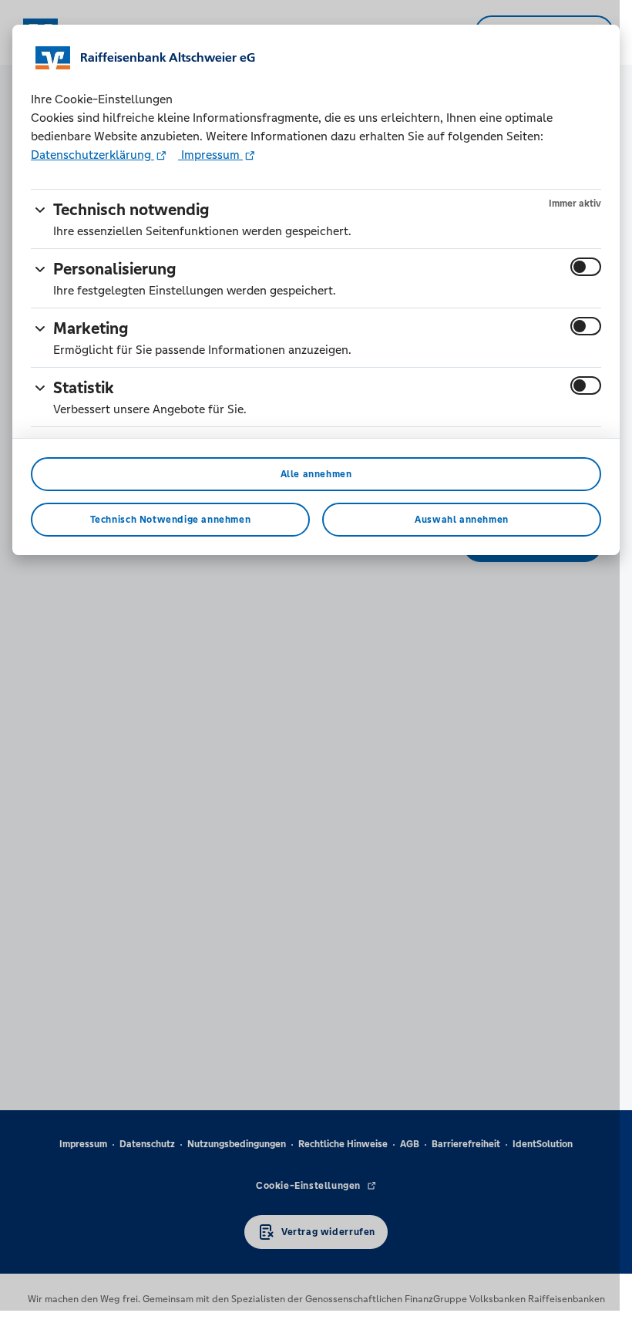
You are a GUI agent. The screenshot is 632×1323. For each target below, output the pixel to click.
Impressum (210, 154)
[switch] (585, 267)
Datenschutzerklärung (92, 154)
